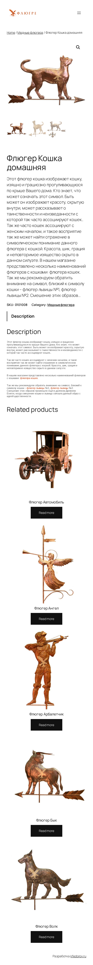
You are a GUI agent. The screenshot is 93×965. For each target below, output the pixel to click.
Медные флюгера (30, 32)
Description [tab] (22, 316)
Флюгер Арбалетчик (46, 714)
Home (11, 32)
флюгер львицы (35, 388)
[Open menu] (79, 13)
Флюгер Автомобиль (46, 502)
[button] (78, 47)
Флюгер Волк (46, 926)
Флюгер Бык (46, 820)
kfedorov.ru (78, 956)
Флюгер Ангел (46, 608)
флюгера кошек (29, 378)
